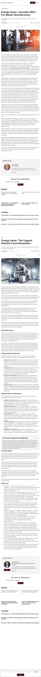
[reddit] (22, 26)
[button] (2, 3)
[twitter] (20, 26)
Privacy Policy (35, 671)
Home (2, 237)
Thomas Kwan (4, 251)
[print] (39, 26)
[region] (20, 673)
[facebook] (16, 26)
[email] (24, 26)
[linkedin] (18, 26)
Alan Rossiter (4, 22)
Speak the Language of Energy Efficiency (20, 68)
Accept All (20, 674)
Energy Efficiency (4, 8)
